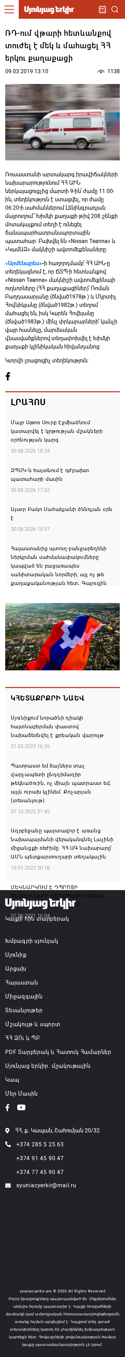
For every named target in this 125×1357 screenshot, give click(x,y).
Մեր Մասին (21, 1093)
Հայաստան (21, 982)
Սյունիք (16, 955)
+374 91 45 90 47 (40, 1158)
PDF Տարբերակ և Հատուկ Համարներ (58, 1052)
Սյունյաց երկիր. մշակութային (48, 1066)
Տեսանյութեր (24, 1010)
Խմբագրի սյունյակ (31, 941)
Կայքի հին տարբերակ (37, 918)
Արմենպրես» (25, 263)
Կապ (12, 1080)
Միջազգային (24, 996)
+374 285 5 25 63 (40, 1144)
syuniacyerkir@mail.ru (46, 1185)
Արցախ (15, 968)
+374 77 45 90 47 (40, 1172)
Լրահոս (28, 402)
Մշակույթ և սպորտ (32, 1024)
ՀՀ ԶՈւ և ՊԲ (22, 1038)
